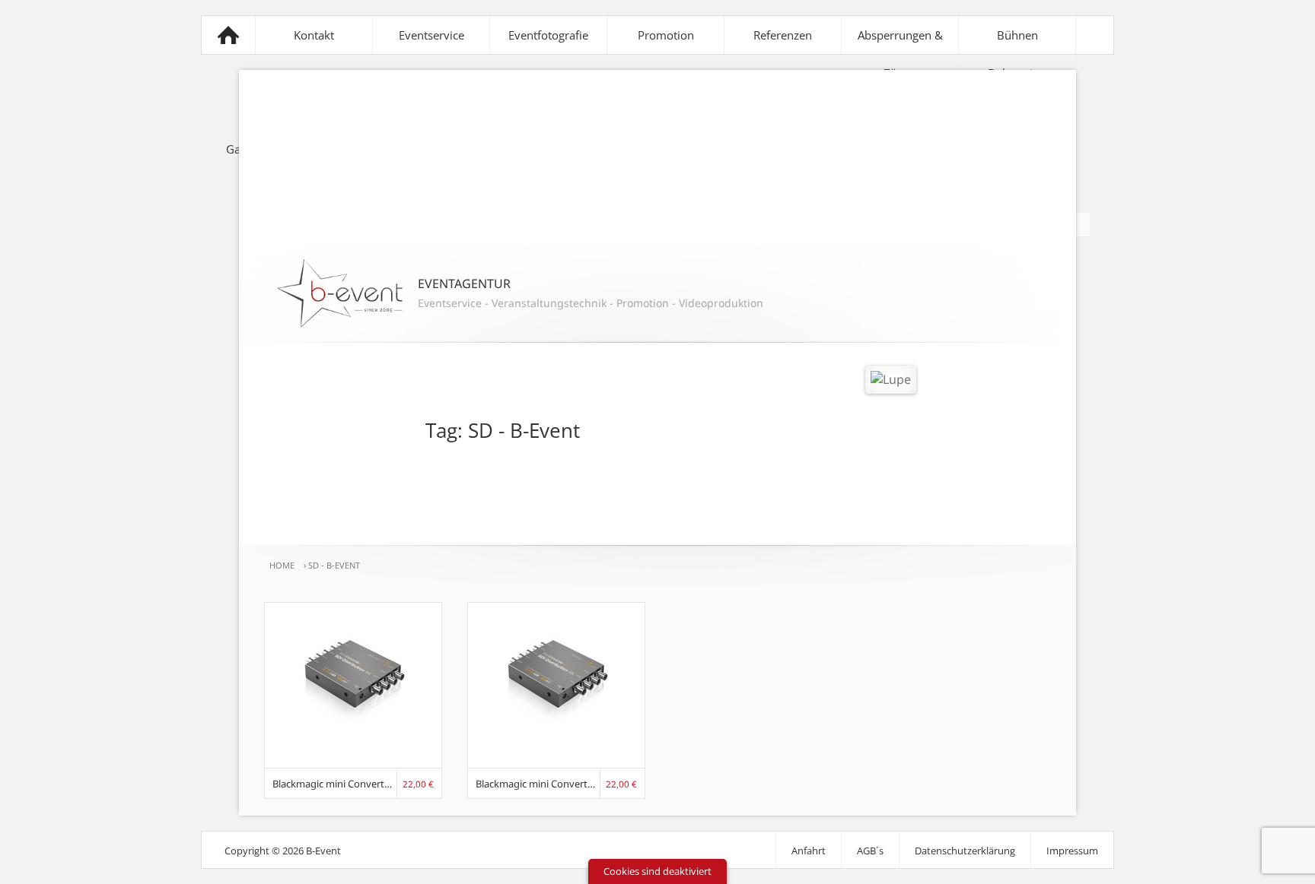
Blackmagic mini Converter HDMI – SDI (334, 784)
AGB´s (870, 850)
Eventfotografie (548, 35)
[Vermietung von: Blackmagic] (353, 757)
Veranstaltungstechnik (549, 303)
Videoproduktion (721, 303)
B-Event (228, 35)
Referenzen (782, 35)
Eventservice (431, 35)
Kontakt (314, 35)
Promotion (666, 35)
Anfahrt (808, 850)
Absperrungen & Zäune (900, 54)
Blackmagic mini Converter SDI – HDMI (538, 784)
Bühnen (1017, 35)
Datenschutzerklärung (965, 850)
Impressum (1072, 850)
